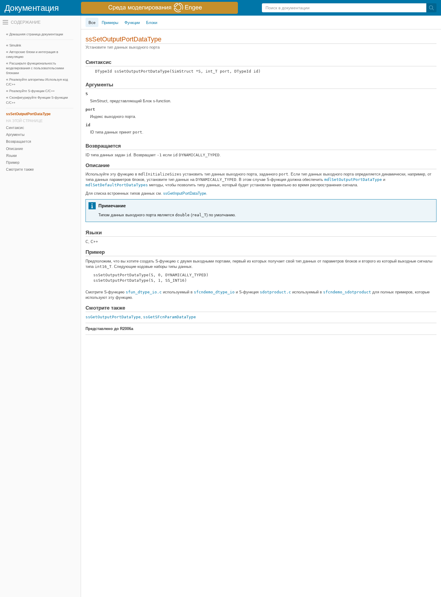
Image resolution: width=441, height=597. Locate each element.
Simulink (15, 45)
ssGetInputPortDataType (184, 193)
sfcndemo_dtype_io (214, 292)
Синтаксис (15, 128)
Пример (13, 162)
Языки (11, 156)
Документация (31, 8)
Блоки (151, 22)
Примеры (110, 22)
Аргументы (15, 135)
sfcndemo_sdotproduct (347, 292)
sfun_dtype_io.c (144, 292)
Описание (14, 149)
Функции (132, 22)
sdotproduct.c (275, 292)
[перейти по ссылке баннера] (159, 8)
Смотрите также (20, 169)
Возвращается (18, 142)
